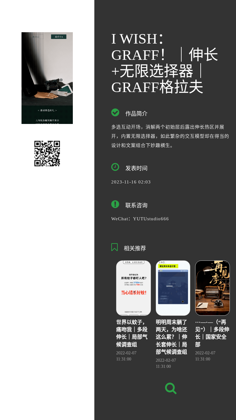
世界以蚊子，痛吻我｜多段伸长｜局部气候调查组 (132, 333)
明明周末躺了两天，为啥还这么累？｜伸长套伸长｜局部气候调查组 (171, 337)
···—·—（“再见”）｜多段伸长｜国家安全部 (212, 333)
